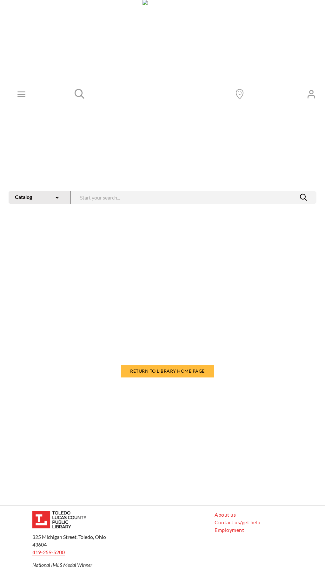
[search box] (193, 197)
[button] (303, 197)
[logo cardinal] (59, 513)
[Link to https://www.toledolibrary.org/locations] (240, 94)
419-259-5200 (48, 552)
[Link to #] (80, 94)
